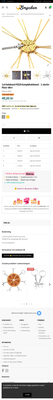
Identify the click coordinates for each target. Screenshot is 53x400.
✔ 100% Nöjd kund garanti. (14, 182)
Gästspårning (25, 331)
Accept (27, 395)
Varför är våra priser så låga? (12, 362)
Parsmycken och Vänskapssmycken (45, 337)
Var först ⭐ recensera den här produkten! (25, 109)
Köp (28, 131)
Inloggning (24, 324)
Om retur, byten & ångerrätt (12, 353)
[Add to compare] (39, 138)
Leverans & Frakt (8, 350)
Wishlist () (38, 1)
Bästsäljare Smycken (42, 332)
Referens (4, 91)
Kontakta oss (10, 1)
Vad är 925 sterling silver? (9, 332)
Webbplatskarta (8, 327)
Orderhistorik (25, 327)
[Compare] (14, 290)
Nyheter (41, 327)
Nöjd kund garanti (9, 359)
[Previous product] (49, 15)
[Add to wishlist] (14, 138)
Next (50, 284)
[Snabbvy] (17, 290)
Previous (3, 284)
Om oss (5, 347)
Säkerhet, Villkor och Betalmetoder (14, 356)
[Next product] (50, 15)
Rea (40, 324)
